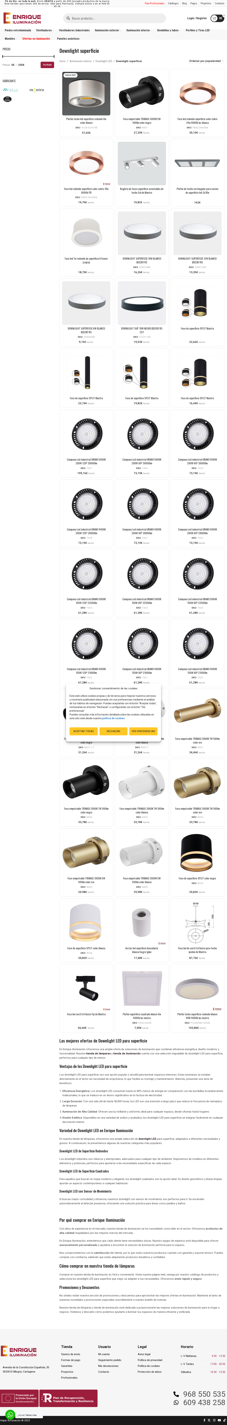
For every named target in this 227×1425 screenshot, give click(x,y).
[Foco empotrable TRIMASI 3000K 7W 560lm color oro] (197, 713)
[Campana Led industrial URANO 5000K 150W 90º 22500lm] (142, 574)
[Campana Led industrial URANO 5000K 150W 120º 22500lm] (86, 574)
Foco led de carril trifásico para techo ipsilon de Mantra (197, 950)
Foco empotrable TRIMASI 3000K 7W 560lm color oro (197, 740)
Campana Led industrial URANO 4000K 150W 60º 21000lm (197, 671)
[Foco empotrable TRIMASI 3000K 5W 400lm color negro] (142, 93)
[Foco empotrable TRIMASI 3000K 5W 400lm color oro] (86, 853)
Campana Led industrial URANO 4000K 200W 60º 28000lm (197, 531)
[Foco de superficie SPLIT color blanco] (86, 923)
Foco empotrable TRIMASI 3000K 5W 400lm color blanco (142, 880)
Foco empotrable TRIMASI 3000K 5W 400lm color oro (86, 880)
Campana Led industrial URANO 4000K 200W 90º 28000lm (141, 531)
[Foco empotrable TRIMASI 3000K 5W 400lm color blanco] (142, 853)
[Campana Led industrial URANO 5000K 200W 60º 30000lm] (197, 434)
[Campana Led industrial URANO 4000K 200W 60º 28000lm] (197, 504)
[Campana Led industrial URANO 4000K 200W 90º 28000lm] (142, 504)
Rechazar (113, 731)
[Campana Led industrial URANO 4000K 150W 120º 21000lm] (86, 643)
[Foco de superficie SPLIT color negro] (197, 853)
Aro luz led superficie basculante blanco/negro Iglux (141, 950)
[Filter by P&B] (15, 99)
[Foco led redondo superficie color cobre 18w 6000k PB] (86, 163)
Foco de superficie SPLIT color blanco (86, 948)
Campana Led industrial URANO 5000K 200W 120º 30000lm (86, 461)
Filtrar (47, 65)
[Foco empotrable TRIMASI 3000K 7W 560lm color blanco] (142, 783)
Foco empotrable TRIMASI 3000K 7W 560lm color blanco (142, 810)
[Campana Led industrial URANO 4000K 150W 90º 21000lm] (142, 643)
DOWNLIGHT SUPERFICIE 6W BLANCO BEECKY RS (86, 330)
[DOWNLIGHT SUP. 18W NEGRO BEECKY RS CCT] (142, 303)
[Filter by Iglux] (15, 90)
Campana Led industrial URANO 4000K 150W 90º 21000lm (141, 671)
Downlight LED (104, 61)
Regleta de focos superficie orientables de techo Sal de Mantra (142, 190)
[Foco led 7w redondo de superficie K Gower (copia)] (86, 233)
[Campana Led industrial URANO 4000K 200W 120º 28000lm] (86, 504)
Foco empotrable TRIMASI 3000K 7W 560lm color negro (86, 810)
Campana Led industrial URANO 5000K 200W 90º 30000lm (141, 461)
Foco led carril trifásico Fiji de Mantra (86, 1014)
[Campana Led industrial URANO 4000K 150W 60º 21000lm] (197, 643)
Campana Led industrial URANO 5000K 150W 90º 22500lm (141, 601)
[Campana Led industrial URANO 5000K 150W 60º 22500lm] (197, 574)
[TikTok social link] (224, 1420)
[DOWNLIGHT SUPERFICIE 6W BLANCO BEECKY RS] (86, 303)
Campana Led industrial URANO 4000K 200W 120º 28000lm (86, 531)
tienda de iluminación (127, 1053)
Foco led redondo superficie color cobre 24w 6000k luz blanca (197, 120)
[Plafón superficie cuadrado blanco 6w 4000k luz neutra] (142, 989)
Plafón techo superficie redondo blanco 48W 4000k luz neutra (197, 1016)
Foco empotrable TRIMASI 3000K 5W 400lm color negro (142, 120)
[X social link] (209, 1420)
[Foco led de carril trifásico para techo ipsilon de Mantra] (197, 923)
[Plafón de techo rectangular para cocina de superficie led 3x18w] (197, 163)
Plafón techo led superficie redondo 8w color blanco (86, 120)
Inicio (62, 61)
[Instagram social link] (214, 1420)
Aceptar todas (83, 731)
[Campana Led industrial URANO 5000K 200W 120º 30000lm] (86, 434)
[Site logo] (22, 18)
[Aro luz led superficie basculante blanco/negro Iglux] (142, 923)
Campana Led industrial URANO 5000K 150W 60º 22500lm (197, 601)
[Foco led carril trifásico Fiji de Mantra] (86, 989)
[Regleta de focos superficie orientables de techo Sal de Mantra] (142, 163)
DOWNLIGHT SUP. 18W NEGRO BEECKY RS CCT (141, 330)
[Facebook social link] (204, 1420)
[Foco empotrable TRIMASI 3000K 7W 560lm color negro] (86, 783)
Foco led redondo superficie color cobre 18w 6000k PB (86, 190)
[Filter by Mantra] (41, 90)
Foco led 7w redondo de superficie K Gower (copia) (86, 260)
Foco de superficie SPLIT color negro (197, 878)
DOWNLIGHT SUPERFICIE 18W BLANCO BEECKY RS (142, 260)
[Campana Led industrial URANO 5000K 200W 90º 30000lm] (142, 434)
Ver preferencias (143, 731)
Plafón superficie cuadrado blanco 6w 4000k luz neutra (142, 1016)
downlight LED (147, 1138)
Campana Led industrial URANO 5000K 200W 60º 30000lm (197, 461)
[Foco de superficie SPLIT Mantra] (197, 303)
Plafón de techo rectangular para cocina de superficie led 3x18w (197, 190)
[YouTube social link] (219, 1420)
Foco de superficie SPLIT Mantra (197, 328)
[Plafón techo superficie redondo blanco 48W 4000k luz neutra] (197, 989)
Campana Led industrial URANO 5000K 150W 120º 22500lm (86, 601)
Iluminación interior (81, 61)
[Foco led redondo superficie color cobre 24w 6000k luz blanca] (197, 93)
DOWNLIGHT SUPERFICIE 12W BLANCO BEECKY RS (197, 260)
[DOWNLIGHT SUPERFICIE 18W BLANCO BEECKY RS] (142, 233)
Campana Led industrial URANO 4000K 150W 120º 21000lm (86, 671)
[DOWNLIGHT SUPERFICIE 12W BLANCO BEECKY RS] (197, 233)
